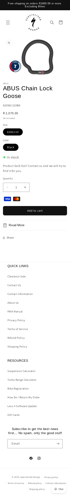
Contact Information (20, 294)
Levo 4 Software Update (22, 406)
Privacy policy (51, 477)
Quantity (8, 178)
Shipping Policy (17, 346)
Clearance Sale (16, 276)
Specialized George (30, 477)
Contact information (56, 483)
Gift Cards (13, 415)
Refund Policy (16, 337)
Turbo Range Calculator (22, 379)
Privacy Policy (16, 320)
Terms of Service (17, 329)
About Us (13, 302)
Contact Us (14, 285)
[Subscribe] (58, 443)
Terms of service (16, 483)
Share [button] (10, 237)
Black (10, 147)
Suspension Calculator (21, 371)
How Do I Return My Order (23, 397)
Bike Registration (18, 388)
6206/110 (13, 132)
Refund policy (35, 483)
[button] (8, 22)
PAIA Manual (15, 311)
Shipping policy (37, 489)
